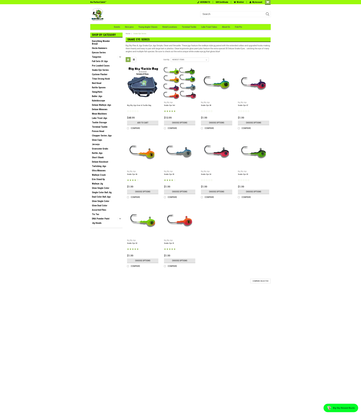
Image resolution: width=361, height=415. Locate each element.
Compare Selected (260, 281)
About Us (226, 27)
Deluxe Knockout (100, 161)
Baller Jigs (97, 96)
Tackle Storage (99, 122)
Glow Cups (97, 140)
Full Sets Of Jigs (100, 61)
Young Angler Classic (148, 27)
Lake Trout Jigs (99, 118)
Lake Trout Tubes (209, 27)
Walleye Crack (99, 175)
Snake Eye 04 (206, 174)
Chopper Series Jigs (102, 135)
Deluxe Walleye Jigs (101, 105)
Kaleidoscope (98, 100)
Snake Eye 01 (169, 243)
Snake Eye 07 (243, 105)
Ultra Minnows (99, 170)
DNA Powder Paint (100, 218)
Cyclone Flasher (99, 74)
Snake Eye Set (169, 105)
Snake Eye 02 (132, 243)
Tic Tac (95, 214)
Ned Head (96, 83)
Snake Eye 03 (243, 174)
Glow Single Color (100, 188)
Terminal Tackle (189, 27)
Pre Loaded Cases (101, 65)
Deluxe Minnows (99, 109)
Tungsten (96, 57)
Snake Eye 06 (132, 174)
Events (117, 27)
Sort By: (166, 60)
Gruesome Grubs (100, 148)
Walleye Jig (97, 183)
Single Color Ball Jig (102, 192)
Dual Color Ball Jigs (101, 196)
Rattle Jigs (97, 153)
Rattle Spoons (99, 87)
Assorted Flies (99, 210)
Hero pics (129, 27)
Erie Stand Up (98, 179)
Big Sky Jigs (168, 102)
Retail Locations (169, 27)
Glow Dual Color (99, 205)
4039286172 (205, 2)
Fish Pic (238, 27)
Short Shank (98, 157)
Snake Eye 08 (206, 105)
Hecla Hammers (99, 48)
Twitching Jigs (99, 166)
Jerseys (96, 144)
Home (128, 34)
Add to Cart (142, 123)
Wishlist (240, 2)
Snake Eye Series (100, 70)
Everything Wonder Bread (101, 42)
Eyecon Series (99, 52)
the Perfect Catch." (98, 2)
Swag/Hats (97, 92)
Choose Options (179, 123)
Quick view (142, 98)
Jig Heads (97, 223)
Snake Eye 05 (169, 174)
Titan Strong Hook (101, 78)
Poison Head (98, 131)
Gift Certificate (222, 2)
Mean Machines (99, 113)
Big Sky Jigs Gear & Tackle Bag (139, 105)
